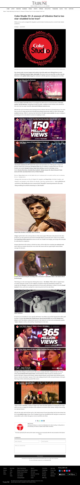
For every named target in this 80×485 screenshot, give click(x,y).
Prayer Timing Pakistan (21, 468)
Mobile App (53, 475)
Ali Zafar (52, 168)
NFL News (44, 475)
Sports (35, 8)
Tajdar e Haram (18, 322)
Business (24, 8)
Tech (65, 8)
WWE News (44, 477)
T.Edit (11, 470)
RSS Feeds (33, 472)
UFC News (44, 472)
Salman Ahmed (22, 175)
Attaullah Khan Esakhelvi (34, 170)
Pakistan (18, 8)
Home (8, 8)
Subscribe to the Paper (35, 473)
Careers (32, 477)
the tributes (46, 281)
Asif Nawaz (16, 26)
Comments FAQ (47, 460)
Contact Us (33, 475)
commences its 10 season (23, 164)
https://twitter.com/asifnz (48, 426)
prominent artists (35, 166)
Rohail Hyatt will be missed (23, 239)
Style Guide (53, 468)
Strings (16, 235)
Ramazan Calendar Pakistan (22, 470)
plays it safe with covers (26, 102)
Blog (11, 473)
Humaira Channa (29, 168)
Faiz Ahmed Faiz (28, 318)
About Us (32, 468)
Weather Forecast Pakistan (22, 472)
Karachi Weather (20, 473)
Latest (13, 8)
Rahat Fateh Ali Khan (39, 168)
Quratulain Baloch (27, 171)
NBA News (44, 473)
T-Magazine (55, 8)
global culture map (28, 76)
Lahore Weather (20, 475)
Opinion (41, 8)
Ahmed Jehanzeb (55, 170)
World (30, 8)
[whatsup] (40, 420)
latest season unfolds (49, 113)
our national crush (59, 244)
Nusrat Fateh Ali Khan (45, 318)
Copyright (52, 472)
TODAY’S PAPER (34, 6)
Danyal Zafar (48, 179)
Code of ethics (53, 473)
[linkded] (42, 420)
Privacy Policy (53, 470)
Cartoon (71, 8)
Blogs (61, 8)
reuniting (22, 177)
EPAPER (48, 6)
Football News (44, 470)
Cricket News (44, 468)
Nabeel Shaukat (40, 171)
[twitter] (38, 420)
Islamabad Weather (20, 477)
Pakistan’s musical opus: (29, 74)
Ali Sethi (20, 171)
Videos (11, 475)
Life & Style (47, 8)
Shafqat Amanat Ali (45, 170)
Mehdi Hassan (35, 318)
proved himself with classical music (26, 373)
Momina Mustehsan (22, 170)
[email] (44, 420)
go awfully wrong (22, 414)
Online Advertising (34, 470)
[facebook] (36, 420)
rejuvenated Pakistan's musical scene (41, 106)
